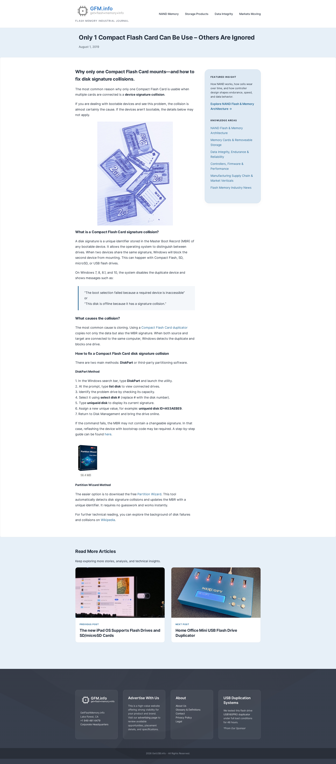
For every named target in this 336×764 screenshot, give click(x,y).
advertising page (147, 717)
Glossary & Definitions (188, 709)
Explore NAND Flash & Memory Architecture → (232, 106)
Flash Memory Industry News (231, 187)
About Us (181, 705)
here (108, 434)
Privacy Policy (184, 717)
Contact (180, 713)
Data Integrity (224, 14)
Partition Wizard (149, 494)
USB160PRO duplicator (236, 714)
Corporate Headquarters (94, 724)
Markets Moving (250, 14)
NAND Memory (169, 14)
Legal (179, 721)
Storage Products (196, 14)
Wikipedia (108, 520)
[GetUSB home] (96, 700)
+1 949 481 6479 (90, 720)
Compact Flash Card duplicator (164, 327)
